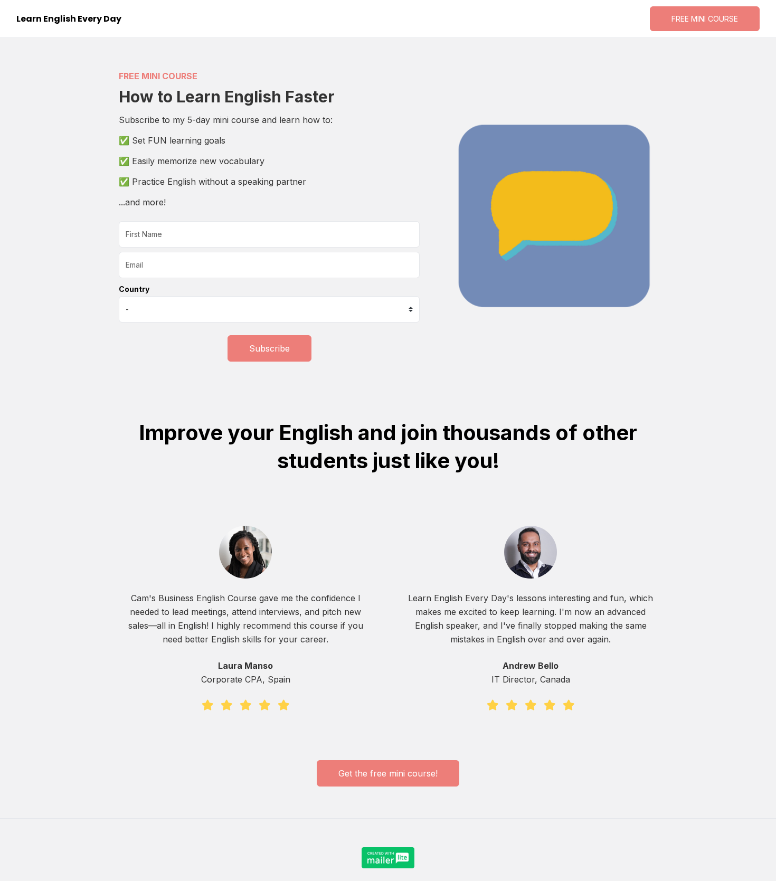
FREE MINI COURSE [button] (704, 18)
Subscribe (269, 348)
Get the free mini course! (388, 773)
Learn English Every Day (68, 19)
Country (134, 289)
